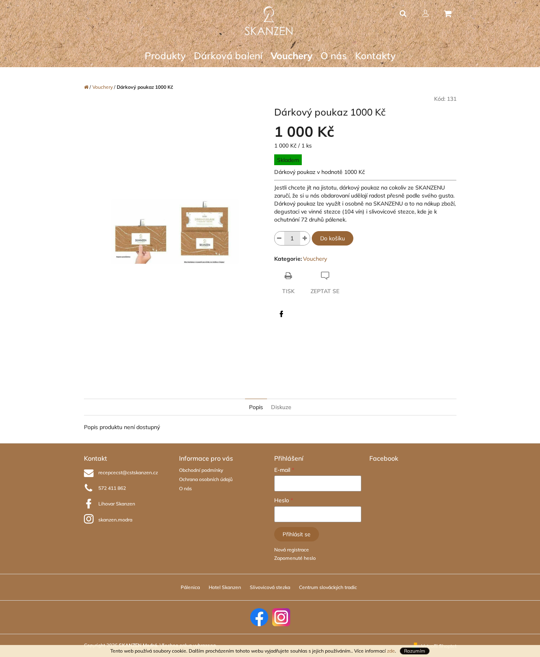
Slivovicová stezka (270, 587)
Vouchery (315, 258)
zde (391, 651)
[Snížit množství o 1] (279, 238)
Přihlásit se (297, 534)
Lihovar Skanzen (116, 504)
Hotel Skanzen (225, 587)
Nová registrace (291, 550)
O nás (185, 488)
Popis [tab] (256, 407)
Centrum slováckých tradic (328, 587)
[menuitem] (165, 56)
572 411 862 (112, 488)
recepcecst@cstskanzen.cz (128, 472)
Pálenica (190, 587)
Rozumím (414, 651)
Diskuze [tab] (281, 407)
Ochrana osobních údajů (206, 479)
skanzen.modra (115, 520)
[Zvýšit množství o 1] (305, 238)
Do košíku (332, 238)
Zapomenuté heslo (295, 558)
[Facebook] (281, 314)
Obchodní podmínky (201, 470)
